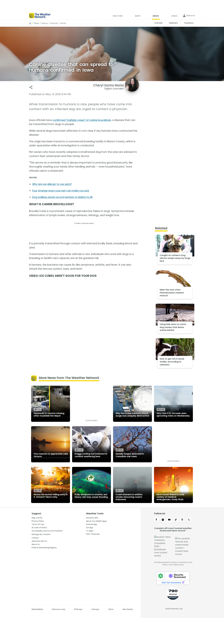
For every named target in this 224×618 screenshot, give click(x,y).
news (36, 23)
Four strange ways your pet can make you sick (60, 190)
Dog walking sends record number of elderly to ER (62, 197)
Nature (45, 23)
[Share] (31, 87)
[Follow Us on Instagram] (163, 520)
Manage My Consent (41, 534)
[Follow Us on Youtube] (169, 520)
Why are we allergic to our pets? (52, 184)
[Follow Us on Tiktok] (176, 520)
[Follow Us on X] (189, 520)
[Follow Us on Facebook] (156, 520)
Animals (54, 23)
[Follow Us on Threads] (182, 520)
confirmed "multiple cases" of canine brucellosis (82, 120)
